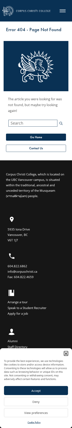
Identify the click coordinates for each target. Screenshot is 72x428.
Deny (36, 402)
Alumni (13, 341)
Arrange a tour (18, 302)
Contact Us (36, 148)
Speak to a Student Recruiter (27, 308)
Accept (36, 391)
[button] (66, 353)
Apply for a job (18, 313)
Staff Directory (17, 347)
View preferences (36, 413)
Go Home (36, 137)
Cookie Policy (34, 422)
